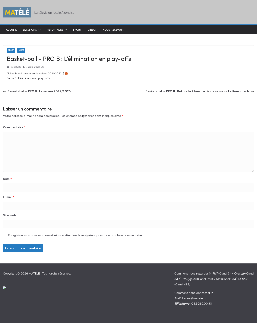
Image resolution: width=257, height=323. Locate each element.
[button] (39, 29)
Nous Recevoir (113, 29)
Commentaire (14, 127)
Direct (92, 29)
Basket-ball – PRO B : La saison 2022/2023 (39, 91)
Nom (7, 179)
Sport (77, 29)
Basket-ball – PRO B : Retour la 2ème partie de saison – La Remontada (197, 91)
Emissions (30, 29)
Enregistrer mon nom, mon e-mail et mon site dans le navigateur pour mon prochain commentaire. (75, 235)
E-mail (8, 197)
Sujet (21, 50)
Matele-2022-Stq (35, 66)
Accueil (11, 29)
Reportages (55, 29)
